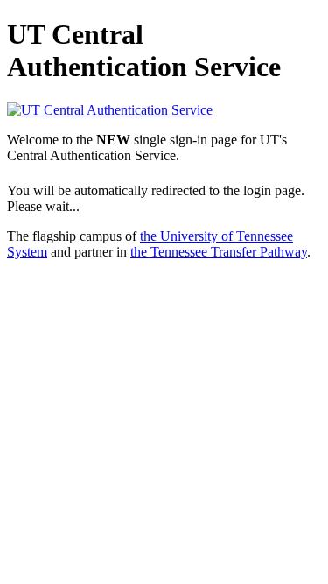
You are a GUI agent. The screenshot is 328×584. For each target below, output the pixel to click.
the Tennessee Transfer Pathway (218, 251)
